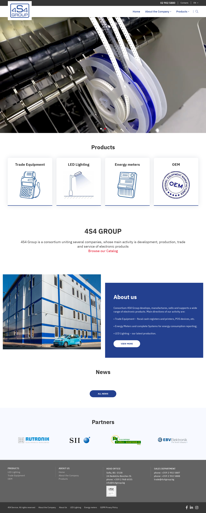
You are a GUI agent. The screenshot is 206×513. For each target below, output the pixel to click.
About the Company (157, 11)
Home (136, 11)
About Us (63, 507)
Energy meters (90, 507)
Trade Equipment (16, 475)
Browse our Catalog (103, 251)
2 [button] (105, 128)
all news (103, 393)
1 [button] (101, 128)
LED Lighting (14, 472)
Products (181, 11)
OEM (10, 478)
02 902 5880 (167, 3)
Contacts (184, 3)
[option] (103, 75)
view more (30, 181)
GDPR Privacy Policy (109, 507)
